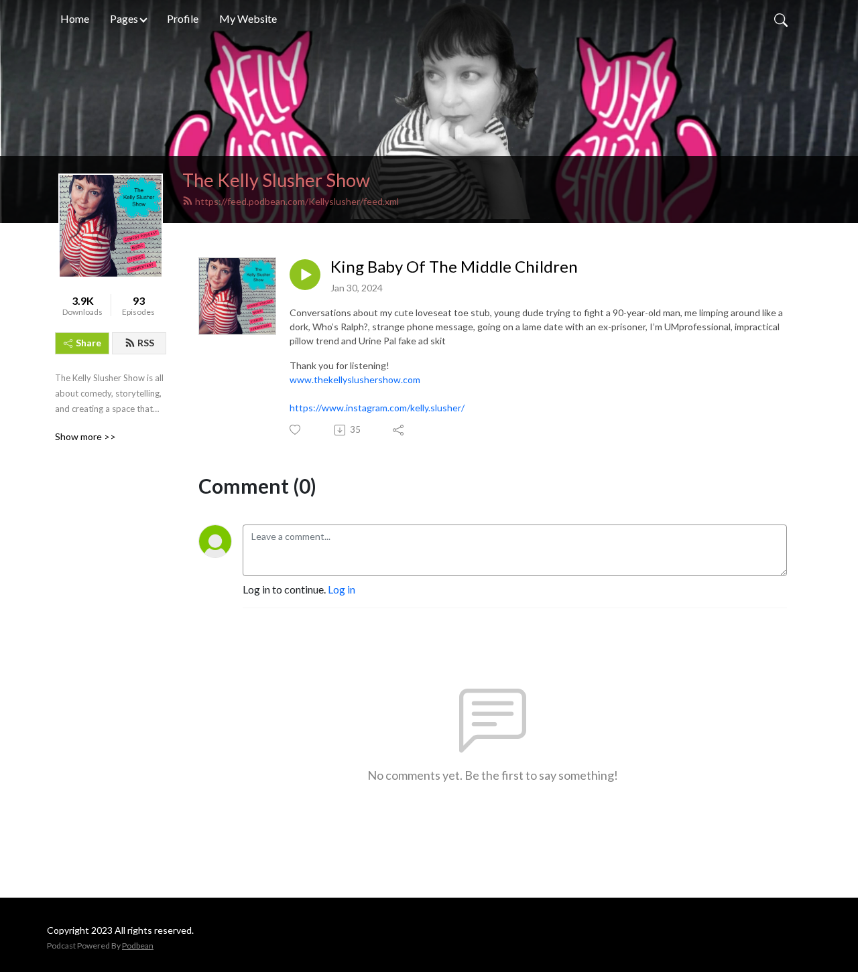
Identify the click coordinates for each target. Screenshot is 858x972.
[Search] (781, 18)
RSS (145, 342)
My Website (248, 18)
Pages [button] (124, 18)
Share (88, 342)
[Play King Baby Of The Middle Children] (305, 274)
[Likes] (296, 430)
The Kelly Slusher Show (276, 180)
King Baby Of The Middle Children (454, 266)
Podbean (138, 946)
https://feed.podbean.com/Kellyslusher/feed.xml (297, 201)
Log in (341, 589)
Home (74, 18)
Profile (182, 18)
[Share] (399, 430)
